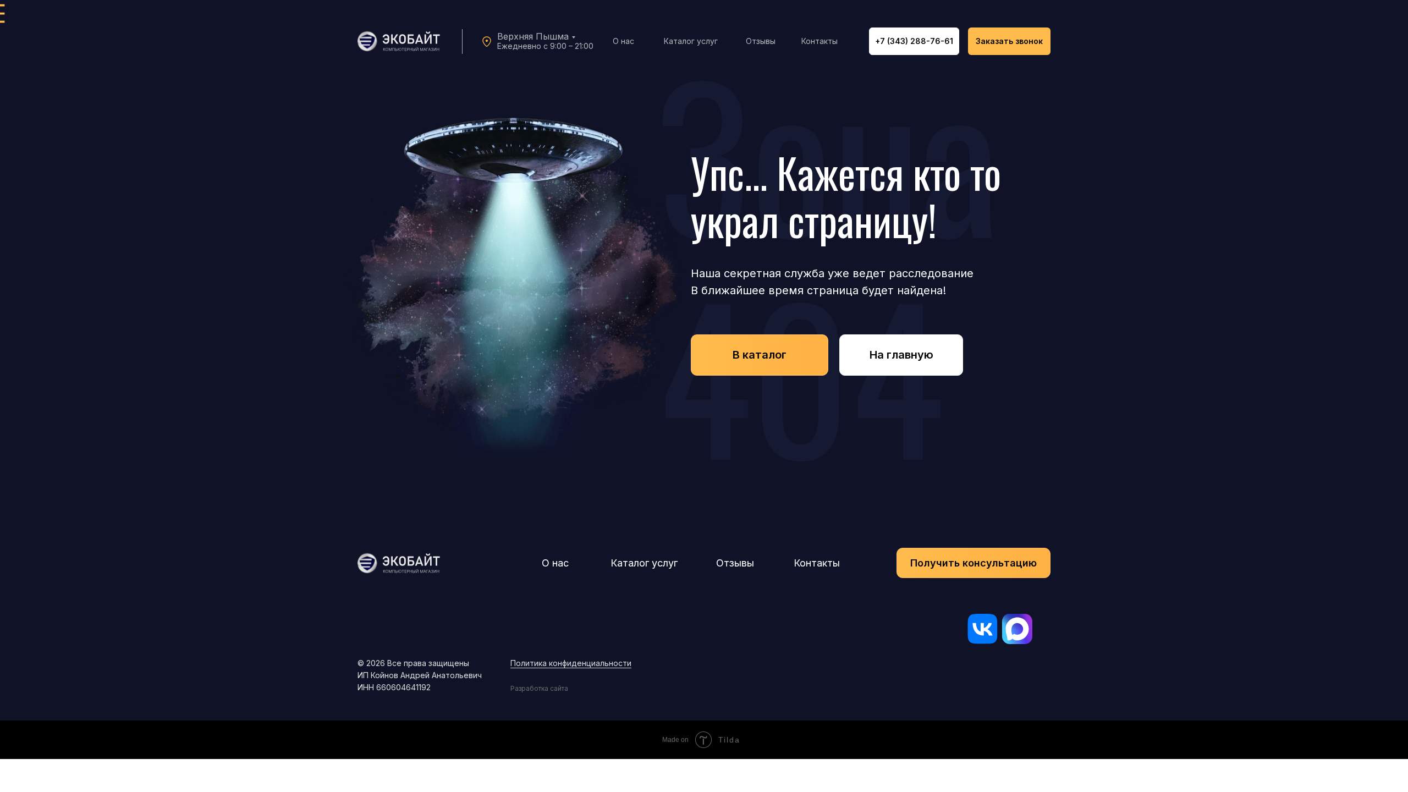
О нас (623, 41)
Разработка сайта (539, 688)
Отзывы (761, 41)
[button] (1009, 41)
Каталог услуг (691, 41)
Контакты (819, 41)
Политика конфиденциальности (570, 663)
